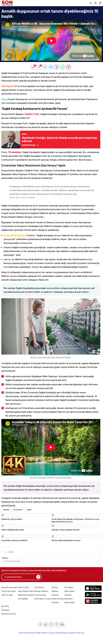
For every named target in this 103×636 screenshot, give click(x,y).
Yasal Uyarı (80, 633)
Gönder (5, 558)
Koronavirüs (18, 510)
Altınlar (55, 587)
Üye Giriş (5, 606)
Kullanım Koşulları (68, 633)
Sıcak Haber (69, 602)
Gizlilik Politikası (41, 633)
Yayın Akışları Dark (26, 591)
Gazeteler (68, 598)
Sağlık (29, 510)
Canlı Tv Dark (23, 587)
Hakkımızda (23, 633)
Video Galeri (69, 591)
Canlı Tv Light (7, 595)
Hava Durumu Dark (9, 587)
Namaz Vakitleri (41, 591)
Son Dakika (23, 598)
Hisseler (55, 595)
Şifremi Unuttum (8, 613)
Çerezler (52, 633)
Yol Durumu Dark (8, 591)
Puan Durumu (40, 595)
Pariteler (55, 602)
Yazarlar (68, 595)
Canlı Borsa (39, 587)
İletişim (31, 633)
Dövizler (55, 591)
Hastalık (6, 510)
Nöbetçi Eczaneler (26, 595)
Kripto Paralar (58, 598)
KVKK (58, 633)
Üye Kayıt (5, 610)
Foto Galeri (69, 587)
